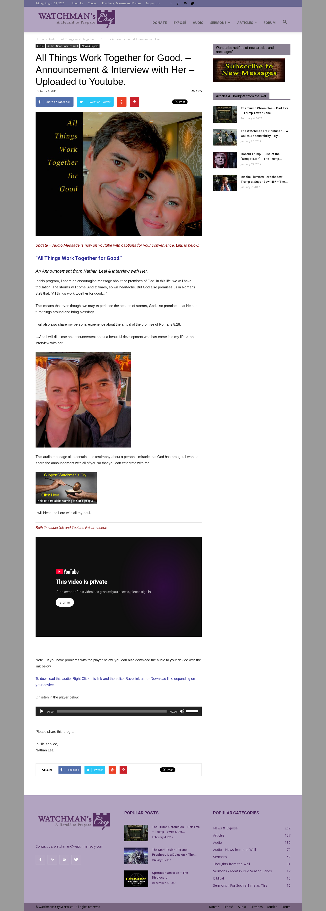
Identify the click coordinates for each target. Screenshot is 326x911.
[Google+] (178, 3)
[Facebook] (170, 3)
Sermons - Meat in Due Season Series (242, 871)
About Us (77, 3)
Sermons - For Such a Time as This (240, 885)
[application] (119, 711)
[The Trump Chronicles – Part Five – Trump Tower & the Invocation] (225, 114)
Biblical (218, 878)
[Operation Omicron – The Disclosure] (136, 878)
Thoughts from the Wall (231, 864)
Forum (270, 22)
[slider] (192, 711)
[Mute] (182, 711)
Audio (198, 22)
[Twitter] (192, 3)
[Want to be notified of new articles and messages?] (249, 81)
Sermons (218, 22)
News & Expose (90, 46)
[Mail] (185, 3)
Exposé (180, 22)
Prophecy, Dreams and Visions (121, 3)
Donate (159, 22)
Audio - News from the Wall (62, 46)
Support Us (153, 3)
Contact (93, 3)
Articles (245, 22)
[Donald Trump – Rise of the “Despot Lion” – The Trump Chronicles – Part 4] (225, 160)
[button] (284, 22)
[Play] (41, 711)
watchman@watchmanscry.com (78, 846)
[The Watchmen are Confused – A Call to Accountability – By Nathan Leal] (225, 137)
